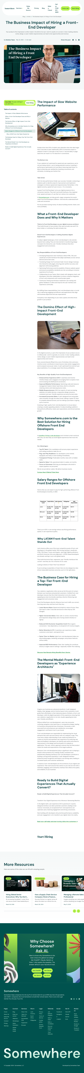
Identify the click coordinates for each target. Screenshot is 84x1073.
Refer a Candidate (50, 1023)
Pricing (5, 1023)
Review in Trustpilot (76, 1029)
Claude (67, 1014)
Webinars (15, 1018)
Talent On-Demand (24, 1015)
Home (5, 1012)
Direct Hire (24, 1012)
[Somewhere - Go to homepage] (10, 8)
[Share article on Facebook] (79, 40)
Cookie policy (41, 1021)
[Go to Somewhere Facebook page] (71, 999)
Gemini (67, 1016)
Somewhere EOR (24, 1019)
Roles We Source (6, 1017)
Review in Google (76, 1025)
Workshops (16, 1021)
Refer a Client (50, 1018)
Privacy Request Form (41, 1026)
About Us (6, 1014)
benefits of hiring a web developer (49, 435)
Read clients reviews (76, 1015)
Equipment (24, 1022)
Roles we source (15, 1015)
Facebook (59, 1012)
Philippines (33, 1020)
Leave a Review (76, 1020)
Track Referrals (50, 1033)
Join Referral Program (50, 1013)
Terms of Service (41, 1017)
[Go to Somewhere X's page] (76, 999)
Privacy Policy (41, 1012)
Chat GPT (67, 1012)
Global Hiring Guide (14, 1029)
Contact (6, 1021)
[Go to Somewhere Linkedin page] (79, 999)
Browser (23, 1025)
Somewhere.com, (44, 197)
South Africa (32, 1017)
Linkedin (59, 1019)
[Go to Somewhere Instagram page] (74, 999)
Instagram (59, 1014)
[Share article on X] (76, 40)
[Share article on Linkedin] (73, 40)
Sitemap (6, 1026)
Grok (66, 1019)
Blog (14, 1012)
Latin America (32, 1012)
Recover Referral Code (50, 1027)
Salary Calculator (15, 1024)
